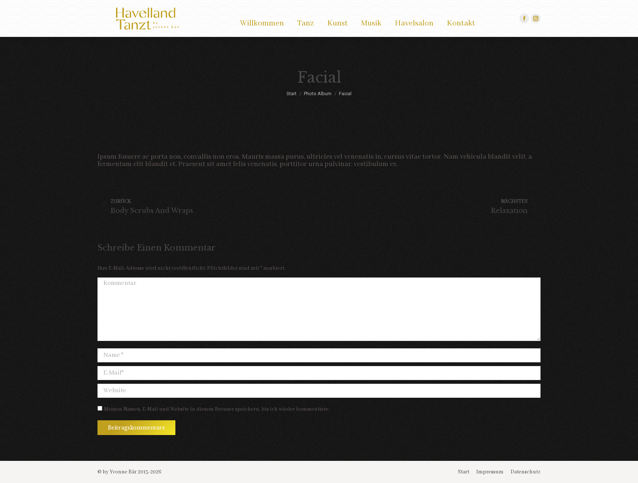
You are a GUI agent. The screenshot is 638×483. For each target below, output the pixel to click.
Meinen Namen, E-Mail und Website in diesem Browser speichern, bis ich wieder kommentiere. (217, 409)
